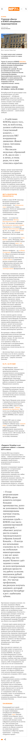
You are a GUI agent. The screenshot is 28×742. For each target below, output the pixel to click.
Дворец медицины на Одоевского (11, 408)
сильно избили (7, 259)
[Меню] (2, 9)
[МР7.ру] (13, 9)
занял (14, 714)
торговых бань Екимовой (11, 229)
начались (22, 61)
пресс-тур (18, 243)
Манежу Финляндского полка (11, 220)
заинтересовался (8, 268)
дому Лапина (19, 230)
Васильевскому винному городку (13, 225)
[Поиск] (26, 9)
